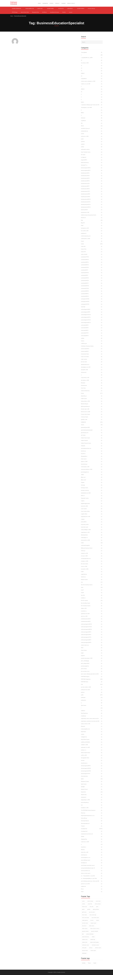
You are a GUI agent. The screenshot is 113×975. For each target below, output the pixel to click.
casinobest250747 (91, 283)
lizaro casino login (85, 917)
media (91, 542)
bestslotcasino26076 (91, 180)
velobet (93, 936)
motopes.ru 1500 (91, 561)
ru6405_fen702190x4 (91, 742)
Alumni (91, 125)
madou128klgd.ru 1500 (91, 529)
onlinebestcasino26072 (91, 621)
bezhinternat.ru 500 (91, 212)
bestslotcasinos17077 (91, 191)
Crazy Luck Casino (91, 356)
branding (83, 963)
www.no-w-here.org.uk (91, 873)
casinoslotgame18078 (91, 309)
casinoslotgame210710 (91, 314)
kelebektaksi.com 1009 (91, 492)
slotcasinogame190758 (91, 768)
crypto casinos (91, 359)
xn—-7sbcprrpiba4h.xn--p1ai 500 (91, 875)
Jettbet (91, 474)
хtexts (91, 891)
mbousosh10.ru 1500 (91, 540)
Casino (91, 243)
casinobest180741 (91, 262)
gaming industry (96, 909)
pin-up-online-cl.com (91, 671)
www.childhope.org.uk (91, 860)
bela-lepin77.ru (91, 165)
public (91, 694)
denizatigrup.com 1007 (91, 367)
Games (91, 424)
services (91, 760)
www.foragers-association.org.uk (91, 865)
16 (91, 76)
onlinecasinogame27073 (91, 637)
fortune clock (84, 906)
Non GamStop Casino (91, 603)
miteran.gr (91, 550)
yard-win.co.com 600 (91, 883)
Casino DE (91, 246)
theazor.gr (91, 812)
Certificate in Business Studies (91, 346)
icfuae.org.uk (91, 458)
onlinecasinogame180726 (91, 629)
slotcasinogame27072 (91, 773)
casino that (90, 903)
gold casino (84, 912)
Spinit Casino (91, 784)
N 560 (91, 571)
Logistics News (91, 513)
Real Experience (91, 713)
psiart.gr (91, 692)
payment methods (94, 931)
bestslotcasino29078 (91, 188)
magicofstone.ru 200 (91, 532)
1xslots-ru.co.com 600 (91, 83)
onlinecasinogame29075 (91, 642)
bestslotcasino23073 (91, 175)
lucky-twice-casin (91, 527)
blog (91, 220)
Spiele (91, 778)
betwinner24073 (91, 209)
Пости (91, 888)
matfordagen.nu (91, 537)
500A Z (91, 102)
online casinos (84, 928)
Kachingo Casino (91, 487)
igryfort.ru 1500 (91, 461)
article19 (91, 141)
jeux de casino (92, 912)
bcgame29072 (91, 159)
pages (91, 652)
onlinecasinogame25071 (91, 631)
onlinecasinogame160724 (91, 624)
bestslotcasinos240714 (91, 207)
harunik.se (91, 453)
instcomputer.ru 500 (91, 466)
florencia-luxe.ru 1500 (91, 411)
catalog (91, 338)
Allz (91, 123)
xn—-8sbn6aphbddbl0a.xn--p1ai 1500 (91, 878)
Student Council (91, 789)
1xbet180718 (91, 78)
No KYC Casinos (91, 600)
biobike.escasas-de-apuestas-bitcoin (91, 214)
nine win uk (84, 925)
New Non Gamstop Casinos (91, 584)
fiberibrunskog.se (91, 403)
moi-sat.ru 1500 (91, 555)
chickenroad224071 (91, 348)
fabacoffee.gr (91, 395)
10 (91, 60)
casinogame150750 (91, 298)
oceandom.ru (91, 611)
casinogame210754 (91, 304)
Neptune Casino (91, 579)
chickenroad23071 (91, 351)
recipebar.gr (91, 715)
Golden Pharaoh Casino (91, 443)
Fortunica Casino (91, 416)
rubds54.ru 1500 (91, 744)
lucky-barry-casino (91, 524)
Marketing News (91, 534)
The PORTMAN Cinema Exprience (91, 810)
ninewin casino (93, 923)
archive (91, 133)
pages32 (91, 655)
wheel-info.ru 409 (91, 852)
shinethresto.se (91, 763)
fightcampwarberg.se (91, 406)
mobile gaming (85, 920)
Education (91, 382)
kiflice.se (91, 495)
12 (91, 68)
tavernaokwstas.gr (91, 802)
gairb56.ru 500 (91, 419)
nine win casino (85, 923)
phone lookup (91, 668)
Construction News (91, 353)
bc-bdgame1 (91, 157)
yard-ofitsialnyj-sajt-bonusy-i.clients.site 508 (91, 881)
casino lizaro (98, 901)
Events (91, 393)
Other (91, 647)
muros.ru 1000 (91, 566)
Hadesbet (91, 445)
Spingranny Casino (91, 781)
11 (91, 65)
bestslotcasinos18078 (91, 193)
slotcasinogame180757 (91, 765)
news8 (91, 592)
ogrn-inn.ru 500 (91, 616)
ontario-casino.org (91, 645)
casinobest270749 (91, 288)
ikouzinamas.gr (91, 464)
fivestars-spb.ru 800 (91, 409)
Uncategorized (91, 828)
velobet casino (85, 939)
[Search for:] (92, 42)
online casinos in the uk (94, 928)
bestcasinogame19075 (91, 167)
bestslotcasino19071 (91, 173)
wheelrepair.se (91, 854)
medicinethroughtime (91, 545)
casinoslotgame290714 (91, 322)
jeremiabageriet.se (91, 472)
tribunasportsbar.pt (91, 820)
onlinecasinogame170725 (91, 626)
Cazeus (91, 340)
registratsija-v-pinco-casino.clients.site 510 (91, 718)
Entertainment (91, 385)
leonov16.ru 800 (91, 506)
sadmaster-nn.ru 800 (91, 747)
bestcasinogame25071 (91, 170)
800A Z (91, 112)
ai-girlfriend (91, 120)
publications (91, 700)
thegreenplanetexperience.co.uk (91, 815)
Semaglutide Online (91, 757)
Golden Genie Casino (91, 437)
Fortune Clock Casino (91, 414)
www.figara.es (91, 862)
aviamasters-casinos (91, 149)
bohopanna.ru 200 (91, 228)
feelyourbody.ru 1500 (91, 401)
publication (91, 697)
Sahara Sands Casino (91, 752)
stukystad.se (91, 797)
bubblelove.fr (91, 233)
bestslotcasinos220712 (91, 204)
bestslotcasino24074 (91, 178)
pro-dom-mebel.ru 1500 (91, 687)
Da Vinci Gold (91, 361)
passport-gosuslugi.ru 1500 (91, 658)
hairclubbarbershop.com (91, 448)
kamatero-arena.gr (91, 490)
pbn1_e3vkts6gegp (91, 660)
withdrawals (84, 953)
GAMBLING (91, 422)
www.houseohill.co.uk (91, 870)
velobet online (84, 942)
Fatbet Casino (91, 398)
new (91, 582)
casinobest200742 (91, 264)
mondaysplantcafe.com (91, 558)
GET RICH (91, 435)
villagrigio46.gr (91, 839)
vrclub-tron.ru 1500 (91, 841)
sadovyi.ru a (91, 749)
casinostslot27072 (91, 332)
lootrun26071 (91, 521)
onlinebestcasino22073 (91, 618)
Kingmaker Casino (91, 498)
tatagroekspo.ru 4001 (91, 799)
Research (91, 726)
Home (11, 16)
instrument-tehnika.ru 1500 (91, 469)
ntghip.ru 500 (91, 608)
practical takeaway (89, 934)
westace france (85, 950)
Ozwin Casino (91, 650)
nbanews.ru (91, 576)
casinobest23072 (91, 275)
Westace (91, 849)
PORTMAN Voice (91, 681)
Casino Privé (91, 249)
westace (90, 947)
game (97, 906)
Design (89, 963)
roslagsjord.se (91, 736)
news (91, 587)
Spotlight (91, 786)
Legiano (91, 500)
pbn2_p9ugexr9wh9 (91, 663)
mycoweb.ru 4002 (91, 569)
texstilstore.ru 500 (91, 807)
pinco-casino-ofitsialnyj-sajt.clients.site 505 (91, 673)
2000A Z (91, 89)
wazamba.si (91, 847)
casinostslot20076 (91, 327)
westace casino (98, 947)
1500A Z (91, 73)
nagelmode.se (91, 574)
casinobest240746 (91, 280)
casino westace (98, 903)
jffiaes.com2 (91, 479)
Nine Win (91, 595)
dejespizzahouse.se (91, 364)
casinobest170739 (91, 256)
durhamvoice (91, 372)
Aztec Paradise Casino (91, 152)
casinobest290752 (91, 296)
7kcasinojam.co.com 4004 (91, 107)
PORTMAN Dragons (91, 676)
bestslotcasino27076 (91, 183)
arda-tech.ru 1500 (91, 136)
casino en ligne (90, 901)
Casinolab (91, 306)
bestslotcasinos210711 (91, 201)
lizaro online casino (95, 917)
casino (83, 901)
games (83, 909)
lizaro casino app (93, 914)
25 (91, 91)
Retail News (91, 731)
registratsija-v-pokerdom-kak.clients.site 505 (91, 721)
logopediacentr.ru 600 (91, 516)
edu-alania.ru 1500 (91, 380)
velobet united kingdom (94, 942)
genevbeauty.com (91, 432)
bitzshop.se (91, 217)
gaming (88, 909)
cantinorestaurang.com (91, 235)
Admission (91, 117)
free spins (91, 906)
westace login (93, 950)
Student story (91, 794)
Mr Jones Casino (91, 563)
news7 (91, 589)
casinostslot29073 (91, 335)
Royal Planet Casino (91, 739)
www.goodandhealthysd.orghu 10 (91, 868)
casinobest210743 (91, 267)
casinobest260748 (91, 285)
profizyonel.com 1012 (91, 689)
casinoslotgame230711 (91, 317)
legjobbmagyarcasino (91, 503)
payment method (85, 931)
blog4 (91, 225)
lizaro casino (84, 914)
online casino (91, 925)
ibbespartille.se (91, 456)
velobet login (92, 939)
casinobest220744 (91, 272)
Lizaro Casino (91, 508)
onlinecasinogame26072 (91, 634)
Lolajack (91, 519)
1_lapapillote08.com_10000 (91, 57)
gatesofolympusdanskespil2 (91, 430)
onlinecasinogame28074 (91, 639)
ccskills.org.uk (91, 343)
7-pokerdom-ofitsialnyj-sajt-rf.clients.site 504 (91, 104)
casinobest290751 (91, 293)
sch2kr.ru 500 (91, 755)
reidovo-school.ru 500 (91, 723)
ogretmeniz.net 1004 (91, 613)
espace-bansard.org (91, 390)
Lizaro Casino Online (91, 511)
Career (91, 241)
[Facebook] (97, 3)
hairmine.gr (91, 450)
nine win (91, 920)
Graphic (94, 963)
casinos (83, 903)
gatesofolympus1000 (91, 427)
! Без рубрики (91, 52)
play (83, 934)
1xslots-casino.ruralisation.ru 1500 (91, 81)
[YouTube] (102, 3)
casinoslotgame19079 (91, 312)
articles (91, 146)
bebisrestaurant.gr (91, 162)
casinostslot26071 (91, 330)
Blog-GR (91, 222)
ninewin (97, 920)
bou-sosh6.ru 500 (91, 230)
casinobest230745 (91, 277)
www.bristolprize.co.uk (91, 857)
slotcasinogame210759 (91, 770)
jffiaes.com (91, 477)
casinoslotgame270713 (91, 319)
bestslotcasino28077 (91, 186)
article (91, 138)
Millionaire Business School (91, 548)
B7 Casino (91, 154)
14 (91, 70)
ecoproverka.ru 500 (91, 377)
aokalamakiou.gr (91, 131)
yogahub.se (91, 886)
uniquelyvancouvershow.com (91, 833)
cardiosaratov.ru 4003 (91, 238)
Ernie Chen (91, 388)
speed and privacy (85, 936)
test (91, 805)
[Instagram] (99, 3)
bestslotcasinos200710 (91, 199)
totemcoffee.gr (91, 818)
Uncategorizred (91, 831)
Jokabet (91, 482)
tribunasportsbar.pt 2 (91, 823)
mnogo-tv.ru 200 (91, 553)
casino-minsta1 (91, 254)
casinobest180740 (91, 259)
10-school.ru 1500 (91, 62)
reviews (91, 734)
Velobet (91, 836)
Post (91, 684)
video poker (84, 947)
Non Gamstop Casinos (91, 605)
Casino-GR (91, 251)
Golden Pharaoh (91, 440)
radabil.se (91, 710)
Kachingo (91, 485)
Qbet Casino (91, 705)
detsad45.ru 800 (91, 369)
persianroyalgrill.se (91, 666)
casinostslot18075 (91, 325)
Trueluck (91, 826)
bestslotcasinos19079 (91, 196)
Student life (91, 791)
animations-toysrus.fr (91, 128)
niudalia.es (91, 597)
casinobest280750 (91, 291)
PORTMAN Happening (91, 679)
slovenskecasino (91, 776)
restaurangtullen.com (91, 728)
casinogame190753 (91, 301)
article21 (91, 144)
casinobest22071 (91, 270)
